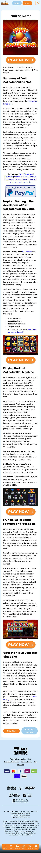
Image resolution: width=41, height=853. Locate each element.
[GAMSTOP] (30, 788)
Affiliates (20, 765)
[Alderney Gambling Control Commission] (20, 800)
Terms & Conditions (11, 762)
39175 (36, 825)
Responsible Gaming (18, 759)
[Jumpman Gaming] (21, 754)
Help (29, 759)
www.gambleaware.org (19, 813)
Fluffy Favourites (26, 174)
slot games (27, 252)
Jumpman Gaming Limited (29, 821)
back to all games (29, 730)
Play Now (11, 731)
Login (16, 3)
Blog (35, 762)
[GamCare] (11, 788)
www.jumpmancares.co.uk (20, 815)
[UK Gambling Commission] (14, 795)
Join (27, 3)
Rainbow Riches (21, 176)
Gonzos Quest (21, 179)
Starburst (9, 176)
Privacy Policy (26, 762)
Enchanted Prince (25, 182)
